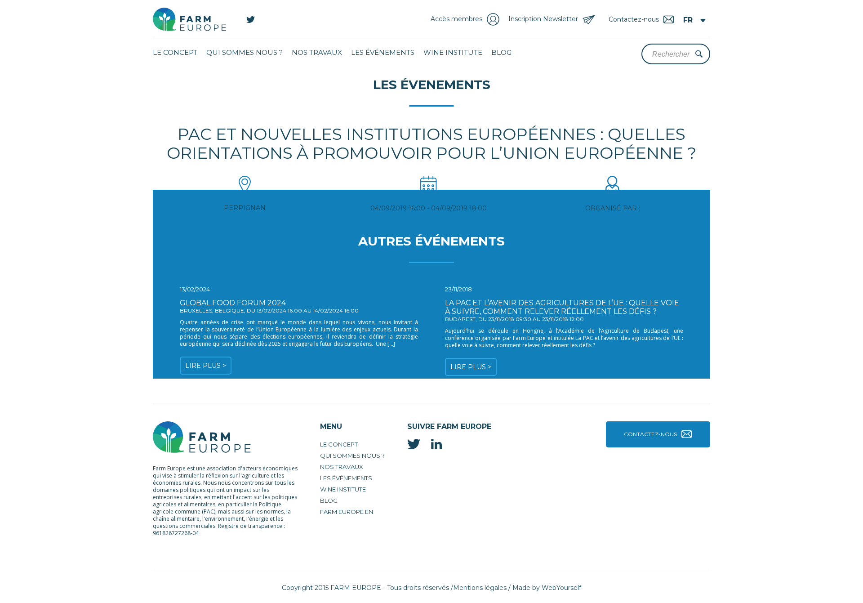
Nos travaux (317, 52)
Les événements (382, 52)
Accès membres (456, 19)
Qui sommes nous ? (244, 52)
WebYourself (561, 588)
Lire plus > (205, 366)
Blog (501, 52)
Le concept (175, 52)
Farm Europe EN (346, 511)
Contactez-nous (650, 434)
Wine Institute (452, 52)
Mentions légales (480, 588)
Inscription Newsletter (543, 19)
